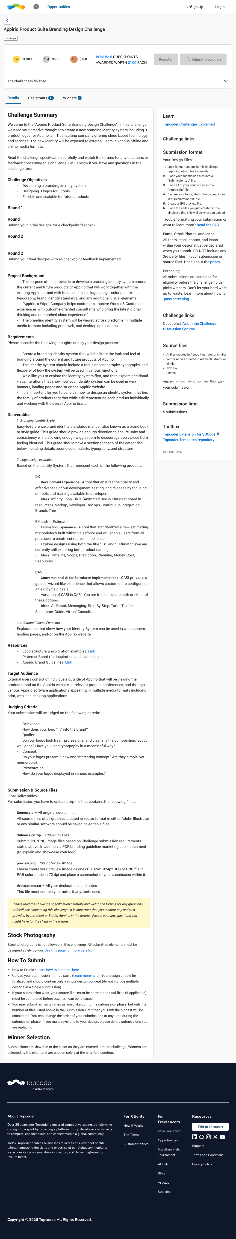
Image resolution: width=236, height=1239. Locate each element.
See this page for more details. (68, 950)
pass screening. (177, 298)
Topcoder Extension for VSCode (189, 434)
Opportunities (58, 6)
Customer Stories (136, 1144)
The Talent (131, 1135)
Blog (161, 1173)
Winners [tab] (71, 97)
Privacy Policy (202, 1164)
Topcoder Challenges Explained (189, 124)
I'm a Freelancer (169, 1131)
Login (220, 6)
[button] (36, 7)
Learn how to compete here (58, 970)
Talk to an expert (210, 1127)
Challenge (11, 38)
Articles (163, 1182)
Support (198, 1146)
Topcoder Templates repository (188, 439)
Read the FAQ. (208, 224)
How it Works (133, 1125)
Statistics (164, 1192)
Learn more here (85, 975)
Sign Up (196, 6)
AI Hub (163, 1164)
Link (91, 651)
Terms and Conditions (208, 1155)
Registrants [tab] (40, 97)
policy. (215, 261)
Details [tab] (13, 97)
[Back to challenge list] (7, 20)
